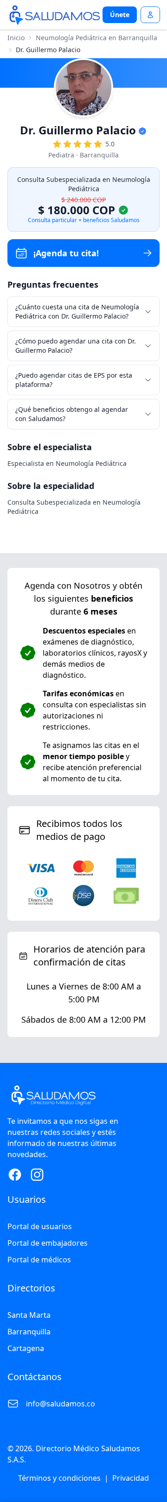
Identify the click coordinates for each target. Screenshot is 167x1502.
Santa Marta (29, 1315)
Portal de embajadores (47, 1243)
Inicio (16, 37)
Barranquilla (29, 1332)
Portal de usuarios (39, 1226)
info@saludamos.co (60, 1404)
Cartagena (25, 1348)
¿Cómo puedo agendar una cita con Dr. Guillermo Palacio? (75, 346)
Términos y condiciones (59, 1478)
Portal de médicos (39, 1260)
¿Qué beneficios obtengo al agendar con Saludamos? (71, 414)
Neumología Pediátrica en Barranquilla (96, 37)
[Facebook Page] (14, 1174)
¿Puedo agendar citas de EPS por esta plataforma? (73, 380)
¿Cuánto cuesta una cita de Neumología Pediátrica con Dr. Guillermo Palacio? (77, 311)
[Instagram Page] (37, 1174)
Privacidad (130, 1478)
